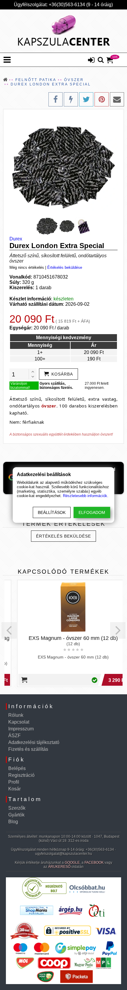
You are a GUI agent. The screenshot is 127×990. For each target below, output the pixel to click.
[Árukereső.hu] (44, 897)
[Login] (91, 61)
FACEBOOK (94, 862)
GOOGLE (72, 862)
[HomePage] (63, 31)
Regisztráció (21, 775)
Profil (13, 781)
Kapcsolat (18, 721)
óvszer (48, 406)
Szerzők (16, 808)
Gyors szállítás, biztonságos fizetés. (56, 385)
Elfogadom (92, 512)
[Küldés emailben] (117, 99)
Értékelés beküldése (64, 267)
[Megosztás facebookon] (55, 99)
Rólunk (15, 715)
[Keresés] (100, 60)
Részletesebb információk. (85, 496)
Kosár (14, 788)
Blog (13, 821)
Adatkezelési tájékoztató (33, 742)
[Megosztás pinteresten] (102, 99)
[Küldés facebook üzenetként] (71, 99)
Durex (15, 238)
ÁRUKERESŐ (59, 867)
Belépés (17, 768)
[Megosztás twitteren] (86, 99)
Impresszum (21, 728)
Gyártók (16, 814)
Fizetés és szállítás (28, 749)
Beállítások (52, 512)
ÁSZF (14, 735)
